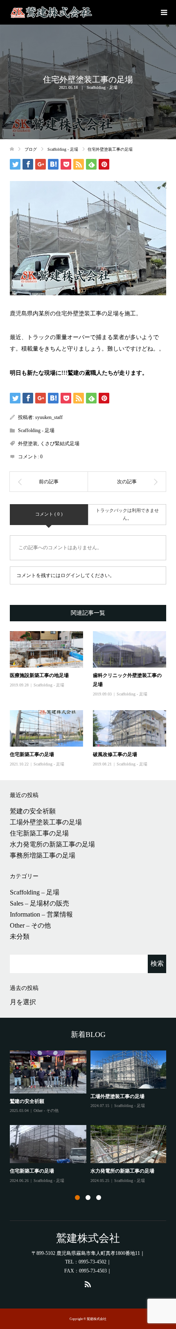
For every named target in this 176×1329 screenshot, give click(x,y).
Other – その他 (30, 925)
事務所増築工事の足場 (42, 855)
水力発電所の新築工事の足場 (52, 844)
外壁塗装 (28, 443)
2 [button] (88, 1197)
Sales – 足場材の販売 (39, 903)
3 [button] (98, 1197)
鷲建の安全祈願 (33, 811)
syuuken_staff (49, 417)
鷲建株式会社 (88, 1238)
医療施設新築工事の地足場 (39, 675)
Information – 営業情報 (41, 914)
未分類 (19, 936)
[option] (90, 1117)
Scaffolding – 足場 (34, 892)
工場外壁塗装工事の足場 (46, 822)
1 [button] (77, 1197)
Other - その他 (46, 1110)
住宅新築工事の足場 (32, 754)
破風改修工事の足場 (115, 754)
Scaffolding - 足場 (102, 87)
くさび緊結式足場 (59, 443)
